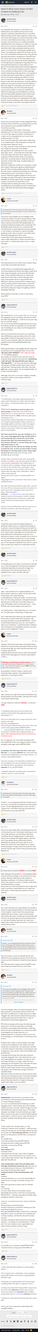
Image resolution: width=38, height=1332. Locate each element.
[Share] (33, 26)
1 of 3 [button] (13, 1313)
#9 (36, 588)
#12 (36, 789)
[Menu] (2, 2)
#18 (36, 1094)
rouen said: (5, 986)
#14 (36, 867)
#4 (36, 259)
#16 (36, 936)
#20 (36, 1263)
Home (27, 1330)
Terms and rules (6, 1330)
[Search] (36, 2)
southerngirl (6, 14)
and (11, 106)
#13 (36, 827)
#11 (36, 691)
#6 (36, 396)
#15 (36, 904)
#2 (36, 118)
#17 (36, 982)
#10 (36, 641)
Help (22, 1330)
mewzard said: (6, 940)
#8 (36, 560)
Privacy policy (16, 1330)
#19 (36, 1242)
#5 (36, 312)
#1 (36, 26)
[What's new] (32, 2)
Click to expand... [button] (19, 1002)
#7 (36, 520)
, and (13, 193)
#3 (36, 206)
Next (19, 1313)
